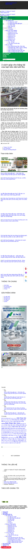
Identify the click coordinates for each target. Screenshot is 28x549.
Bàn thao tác (11, 26)
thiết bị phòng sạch (9, 433)
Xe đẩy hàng (11, 25)
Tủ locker (10, 29)
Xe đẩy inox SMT (12, 22)
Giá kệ (10, 27)
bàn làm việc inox (14, 418)
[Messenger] (26, 273)
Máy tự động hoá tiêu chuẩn (15, 52)
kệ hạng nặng (21, 432)
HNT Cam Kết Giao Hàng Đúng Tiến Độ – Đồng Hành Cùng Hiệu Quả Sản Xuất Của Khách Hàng (14, 276)
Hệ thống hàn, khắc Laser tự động (17, 47)
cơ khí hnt (6, 432)
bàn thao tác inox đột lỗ (6, 429)
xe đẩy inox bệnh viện (7, 440)
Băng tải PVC (11, 36)
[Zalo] (26, 280)
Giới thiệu (5, 18)
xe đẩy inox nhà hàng (8, 441)
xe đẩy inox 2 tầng (6, 438)
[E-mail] (26, 277)
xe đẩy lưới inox (12, 442)
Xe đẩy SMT (18, 442)
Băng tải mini (11, 35)
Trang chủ (5, 16)
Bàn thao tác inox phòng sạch (16, 428)
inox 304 (11, 432)
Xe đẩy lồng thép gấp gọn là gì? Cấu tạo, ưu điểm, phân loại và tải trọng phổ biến (13, 194)
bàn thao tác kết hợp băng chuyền (17, 429)
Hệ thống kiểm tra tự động (15, 49)
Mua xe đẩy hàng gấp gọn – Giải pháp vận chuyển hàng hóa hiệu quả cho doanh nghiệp (13, 174)
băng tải (5, 149)
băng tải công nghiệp (18, 431)
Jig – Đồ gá (11, 42)
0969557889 (7, 547)
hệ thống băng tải (12, 149)
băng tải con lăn (10, 431)
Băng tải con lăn (12, 32)
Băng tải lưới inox (13, 33)
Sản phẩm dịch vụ (7, 19)
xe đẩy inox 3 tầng (15, 439)
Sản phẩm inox (9, 20)
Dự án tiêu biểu (7, 53)
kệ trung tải (3, 433)
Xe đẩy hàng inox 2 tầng (12, 437)
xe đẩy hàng (10, 435)
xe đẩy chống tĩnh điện (18, 433)
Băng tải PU (11, 37)
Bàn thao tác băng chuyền (6, 419)
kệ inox (25, 432)
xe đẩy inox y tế (16, 441)
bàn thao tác (21, 418)
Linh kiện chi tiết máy (14, 43)
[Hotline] (26, 269)
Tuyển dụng (6, 54)
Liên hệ (5, 56)
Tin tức (4, 55)
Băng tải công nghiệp (11, 30)
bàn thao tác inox (12, 423)
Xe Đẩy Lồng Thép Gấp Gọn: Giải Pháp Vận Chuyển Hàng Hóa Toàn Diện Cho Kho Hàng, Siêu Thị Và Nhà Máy (13, 215)
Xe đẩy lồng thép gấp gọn (15, 23)
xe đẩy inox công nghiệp (18, 440)
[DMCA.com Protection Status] (4, 502)
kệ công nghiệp (15, 432)
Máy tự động (8, 44)
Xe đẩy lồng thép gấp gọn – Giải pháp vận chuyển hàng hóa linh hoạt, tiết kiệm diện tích (13, 256)
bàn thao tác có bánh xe (9, 421)
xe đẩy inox (21, 437)
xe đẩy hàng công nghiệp (17, 435)
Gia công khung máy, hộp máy (16, 46)
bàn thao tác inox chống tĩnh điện (15, 425)
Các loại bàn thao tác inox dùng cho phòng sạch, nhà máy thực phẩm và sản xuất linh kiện (14, 236)
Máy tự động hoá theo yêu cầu (16, 50)
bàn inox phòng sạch (6, 418)
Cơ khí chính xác (10, 40)
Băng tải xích (11, 39)
